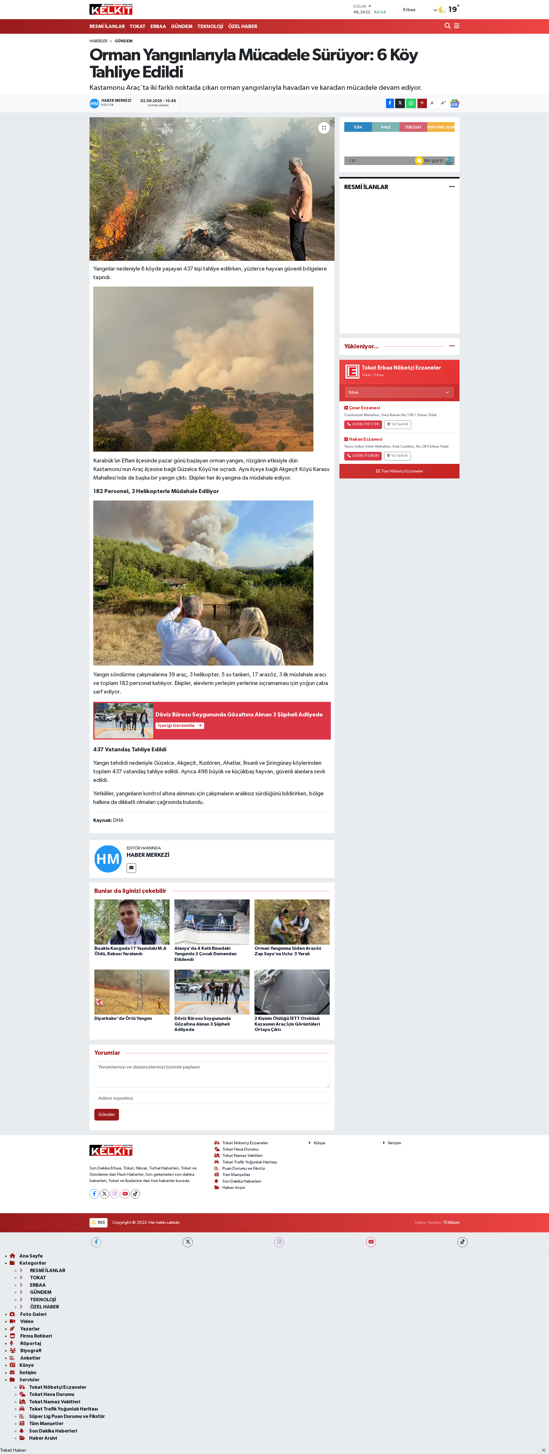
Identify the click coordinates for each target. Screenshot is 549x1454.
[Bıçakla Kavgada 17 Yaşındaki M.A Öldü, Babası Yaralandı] (132, 921)
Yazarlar (29, 1328)
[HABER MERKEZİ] (108, 858)
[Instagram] (115, 1194)
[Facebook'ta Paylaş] (390, 103)
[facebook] (96, 1242)
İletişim (394, 1143)
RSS (101, 1222)
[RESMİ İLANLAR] (452, 187)
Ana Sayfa (31, 1256)
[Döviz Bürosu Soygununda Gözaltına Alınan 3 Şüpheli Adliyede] (212, 992)
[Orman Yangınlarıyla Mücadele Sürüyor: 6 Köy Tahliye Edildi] (212, 189)
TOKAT (138, 26)
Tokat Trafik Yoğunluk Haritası (249, 1162)
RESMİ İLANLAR (107, 26)
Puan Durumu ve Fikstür (243, 1168)
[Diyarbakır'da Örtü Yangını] (132, 992)
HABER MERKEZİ (148, 855)
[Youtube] (125, 1194)
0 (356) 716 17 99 (365, 424)
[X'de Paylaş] (400, 103)
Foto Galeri (32, 1314)
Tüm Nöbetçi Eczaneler (402, 471)
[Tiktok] (135, 1194)
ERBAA (158, 26)
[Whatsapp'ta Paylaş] (411, 103)
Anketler (30, 1358)
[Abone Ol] (455, 104)
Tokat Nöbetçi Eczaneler (245, 1143)
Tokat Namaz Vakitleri (242, 1155)
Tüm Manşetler (236, 1175)
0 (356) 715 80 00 (365, 456)
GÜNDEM (181, 26)
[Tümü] (452, 346)
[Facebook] (94, 1194)
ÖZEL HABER (242, 26)
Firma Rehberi (35, 1336)
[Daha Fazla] (422, 103)
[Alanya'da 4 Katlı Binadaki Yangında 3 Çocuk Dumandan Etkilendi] (212, 921)
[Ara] (448, 26)
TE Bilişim (451, 1222)
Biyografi (30, 1350)
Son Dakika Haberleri (241, 1181)
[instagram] (279, 1242)
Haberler (98, 41)
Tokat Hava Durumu (240, 1149)
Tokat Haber (13, 1450)
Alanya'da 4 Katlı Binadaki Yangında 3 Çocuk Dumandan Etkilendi (205, 954)
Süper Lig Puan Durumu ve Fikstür (67, 1416)
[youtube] (371, 1242)
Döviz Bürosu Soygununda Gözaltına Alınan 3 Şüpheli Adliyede (202, 1024)
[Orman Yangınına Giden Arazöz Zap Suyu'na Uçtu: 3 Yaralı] (292, 921)
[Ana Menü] (456, 26)
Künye (319, 1143)
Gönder (106, 1114)
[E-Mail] (131, 868)
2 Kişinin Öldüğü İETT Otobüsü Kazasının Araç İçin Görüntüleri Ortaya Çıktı (287, 1024)
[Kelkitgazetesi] (110, 9)
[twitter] (188, 1242)
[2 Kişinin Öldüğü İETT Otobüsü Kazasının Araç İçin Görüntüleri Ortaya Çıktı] (292, 992)
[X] (104, 1194)
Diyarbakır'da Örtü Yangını (123, 1018)
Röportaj (30, 1343)
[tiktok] (463, 1242)
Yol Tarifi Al (399, 424)
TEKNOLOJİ (210, 26)
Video (26, 1321)
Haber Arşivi (233, 1187)
